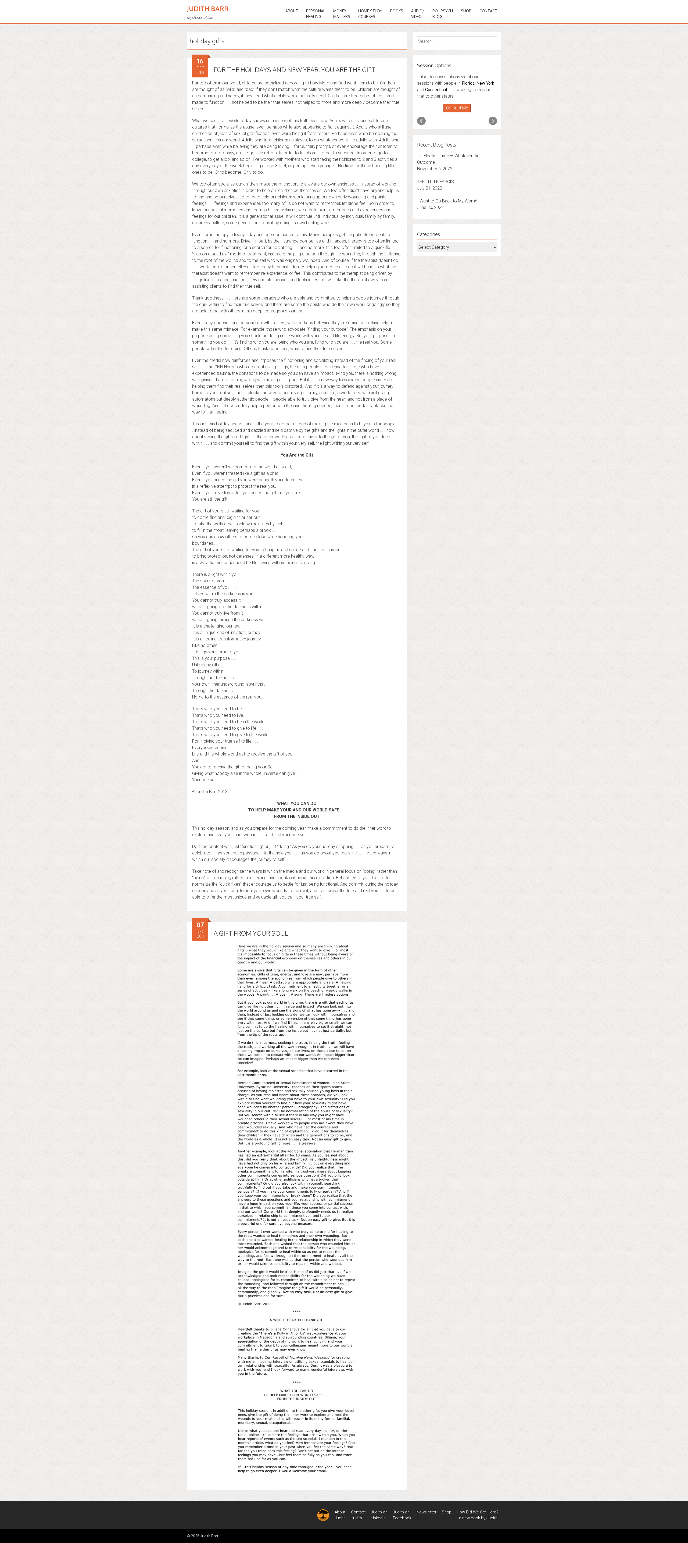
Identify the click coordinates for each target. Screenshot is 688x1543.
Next (493, 101)
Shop (466, 11)
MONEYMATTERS (341, 14)
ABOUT (291, 11)
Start (455, 93)
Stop (459, 93)
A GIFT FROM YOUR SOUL (251, 933)
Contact (488, 11)
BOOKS (396, 11)
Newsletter (426, 1512)
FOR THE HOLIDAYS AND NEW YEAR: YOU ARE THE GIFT (294, 69)
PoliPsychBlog (442, 14)
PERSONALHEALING (315, 14)
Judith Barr (208, 8)
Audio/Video (417, 14)
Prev (421, 101)
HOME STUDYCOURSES (370, 14)
